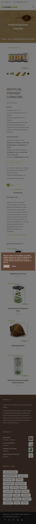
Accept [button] (6, 266)
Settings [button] (14, 266)
